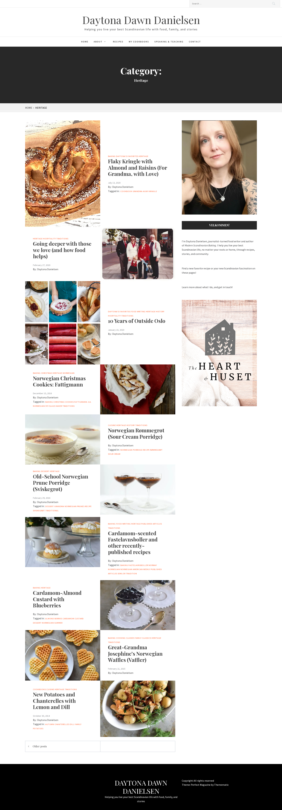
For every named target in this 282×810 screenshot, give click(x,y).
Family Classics (143, 638)
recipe (146, 450)
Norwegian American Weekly (135, 569)
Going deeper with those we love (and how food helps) (62, 250)
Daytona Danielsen (122, 186)
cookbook (126, 191)
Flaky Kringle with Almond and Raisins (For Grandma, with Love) (137, 167)
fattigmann (80, 402)
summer (58, 623)
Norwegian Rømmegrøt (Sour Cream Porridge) (136, 433)
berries (58, 618)
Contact (195, 41)
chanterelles (62, 724)
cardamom (68, 618)
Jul (89, 402)
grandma (59, 506)
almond (49, 618)
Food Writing (138, 311)
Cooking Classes (125, 638)
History (160, 311)
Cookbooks (39, 689)
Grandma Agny (140, 191)
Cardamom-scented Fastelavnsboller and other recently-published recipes (133, 542)
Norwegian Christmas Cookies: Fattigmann (59, 381)
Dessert (45, 471)
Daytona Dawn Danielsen (141, 20)
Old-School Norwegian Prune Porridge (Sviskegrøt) (60, 482)
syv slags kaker (53, 406)
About (98, 41)
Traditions (62, 238)
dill (72, 724)
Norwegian (69, 373)
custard (79, 618)
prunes (81, 506)
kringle (153, 191)
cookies (69, 402)
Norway (153, 565)
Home (84, 41)
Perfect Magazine (201, 784)
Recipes (118, 41)
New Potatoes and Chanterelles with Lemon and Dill (54, 700)
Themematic (221, 784)
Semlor (121, 573)
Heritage (143, 156)
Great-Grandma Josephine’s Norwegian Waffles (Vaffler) (135, 653)
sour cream (114, 454)
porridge (138, 450)
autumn (49, 724)
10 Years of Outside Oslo (136, 320)
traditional (52, 510)
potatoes (38, 728)
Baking (112, 156)
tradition (131, 573)
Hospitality (49, 238)
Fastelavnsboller (138, 565)
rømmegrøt (156, 450)
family (78, 724)
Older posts (40, 746)
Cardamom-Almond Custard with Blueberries (57, 599)
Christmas (46, 373)
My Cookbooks (139, 41)
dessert (49, 506)
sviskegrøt (39, 510)
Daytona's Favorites (127, 156)
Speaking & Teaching (168, 41)
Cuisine (112, 425)
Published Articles (151, 524)
